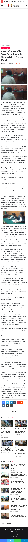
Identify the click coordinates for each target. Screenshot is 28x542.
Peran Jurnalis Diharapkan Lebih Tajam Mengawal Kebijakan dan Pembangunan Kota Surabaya (18, 516)
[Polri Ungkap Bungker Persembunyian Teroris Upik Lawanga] (7, 443)
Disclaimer (11, 534)
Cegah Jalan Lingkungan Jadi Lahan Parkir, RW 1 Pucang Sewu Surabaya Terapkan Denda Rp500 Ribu (18, 507)
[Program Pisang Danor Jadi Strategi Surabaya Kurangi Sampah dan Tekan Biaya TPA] (5, 475)
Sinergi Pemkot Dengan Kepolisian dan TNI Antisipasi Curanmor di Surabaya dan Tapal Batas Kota (20, 451)
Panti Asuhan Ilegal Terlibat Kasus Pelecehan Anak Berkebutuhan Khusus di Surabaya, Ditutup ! (18, 482)
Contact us (14, 536)
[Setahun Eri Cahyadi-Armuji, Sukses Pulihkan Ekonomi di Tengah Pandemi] (21, 423)
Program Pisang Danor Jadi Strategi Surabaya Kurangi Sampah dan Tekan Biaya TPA (18, 474)
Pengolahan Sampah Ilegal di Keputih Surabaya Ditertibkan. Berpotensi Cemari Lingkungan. (18, 490)
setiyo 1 (3, 63)
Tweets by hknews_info (6, 523)
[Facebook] (3, 402)
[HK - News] (14, 5)
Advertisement (22, 534)
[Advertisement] (14, 27)
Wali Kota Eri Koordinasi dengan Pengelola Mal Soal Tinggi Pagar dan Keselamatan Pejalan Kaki (7, 432)
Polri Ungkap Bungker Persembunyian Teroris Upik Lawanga (7, 449)
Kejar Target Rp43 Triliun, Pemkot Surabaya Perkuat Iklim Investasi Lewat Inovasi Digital (18, 499)
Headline (8, 45)
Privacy (16, 534)
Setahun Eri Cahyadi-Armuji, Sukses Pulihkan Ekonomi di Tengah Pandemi (20, 430)
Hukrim (7, 48)
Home (3, 45)
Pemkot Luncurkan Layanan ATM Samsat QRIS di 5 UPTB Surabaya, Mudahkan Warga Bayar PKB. (18, 466)
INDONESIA (14, 531)
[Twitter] (7, 402)
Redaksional (5, 534)
